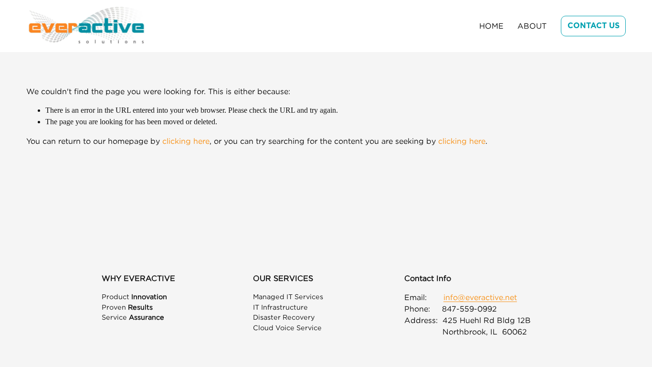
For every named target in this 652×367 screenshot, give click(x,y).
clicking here (186, 141)
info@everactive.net (480, 297)
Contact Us (594, 26)
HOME (491, 26)
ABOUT (532, 26)
